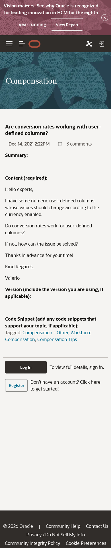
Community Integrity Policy (32, 543)
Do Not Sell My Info (65, 534)
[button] (22, 44)
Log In (26, 367)
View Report (67, 24)
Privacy (34, 534)
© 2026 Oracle (18, 526)
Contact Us (97, 526)
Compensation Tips (57, 339)
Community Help (63, 526)
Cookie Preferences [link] (86, 543)
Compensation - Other (45, 332)
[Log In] (101, 43)
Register (16, 385)
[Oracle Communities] (89, 43)
